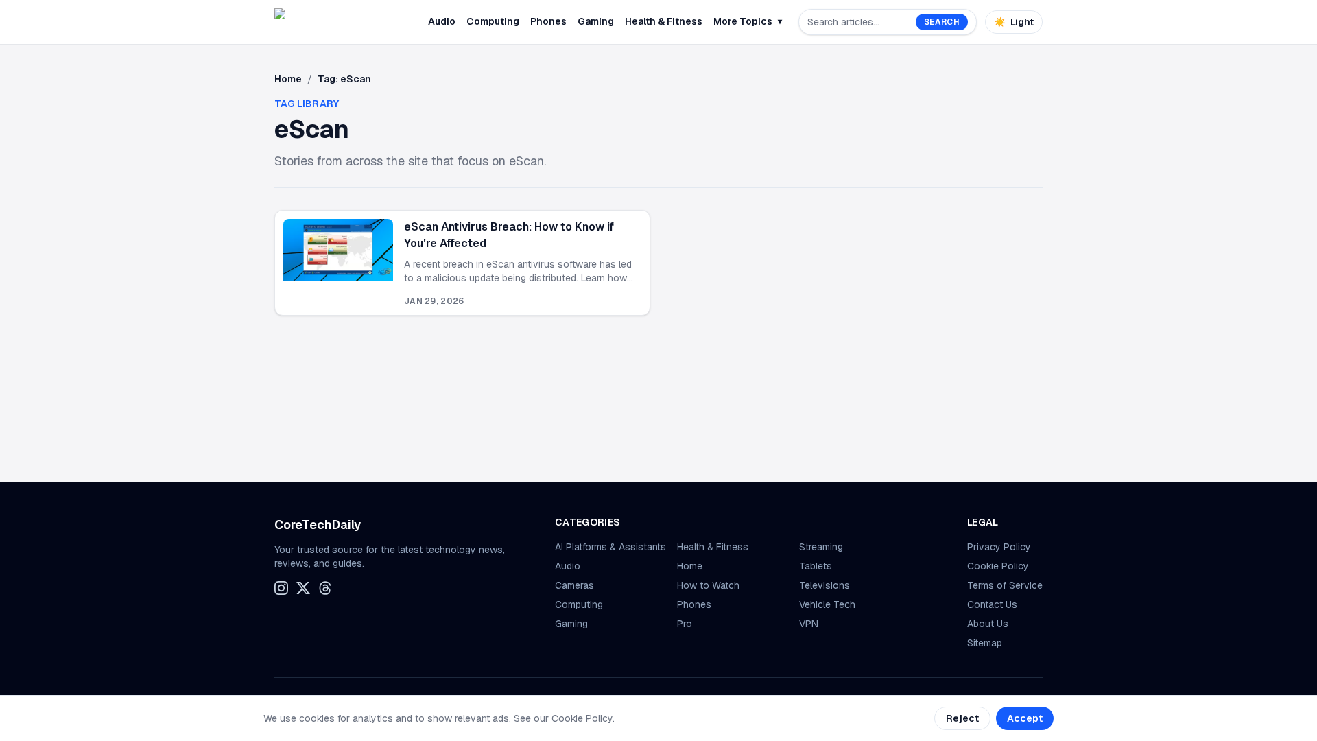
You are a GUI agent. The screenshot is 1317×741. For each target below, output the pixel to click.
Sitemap (984, 643)
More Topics (747, 21)
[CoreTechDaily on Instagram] (281, 588)
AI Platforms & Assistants (610, 547)
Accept (1025, 718)
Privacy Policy (999, 547)
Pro (684, 624)
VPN (808, 624)
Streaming (821, 547)
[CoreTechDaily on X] (303, 588)
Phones (548, 21)
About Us (987, 624)
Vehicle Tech (827, 604)
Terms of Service (1005, 585)
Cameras (574, 585)
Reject (962, 718)
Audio (441, 21)
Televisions (824, 585)
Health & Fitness (663, 21)
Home (288, 79)
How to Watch (708, 585)
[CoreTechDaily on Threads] (325, 588)
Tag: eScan (344, 79)
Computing (492, 21)
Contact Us (992, 604)
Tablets (815, 566)
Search (942, 21)
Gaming (596, 21)
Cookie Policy (998, 566)
